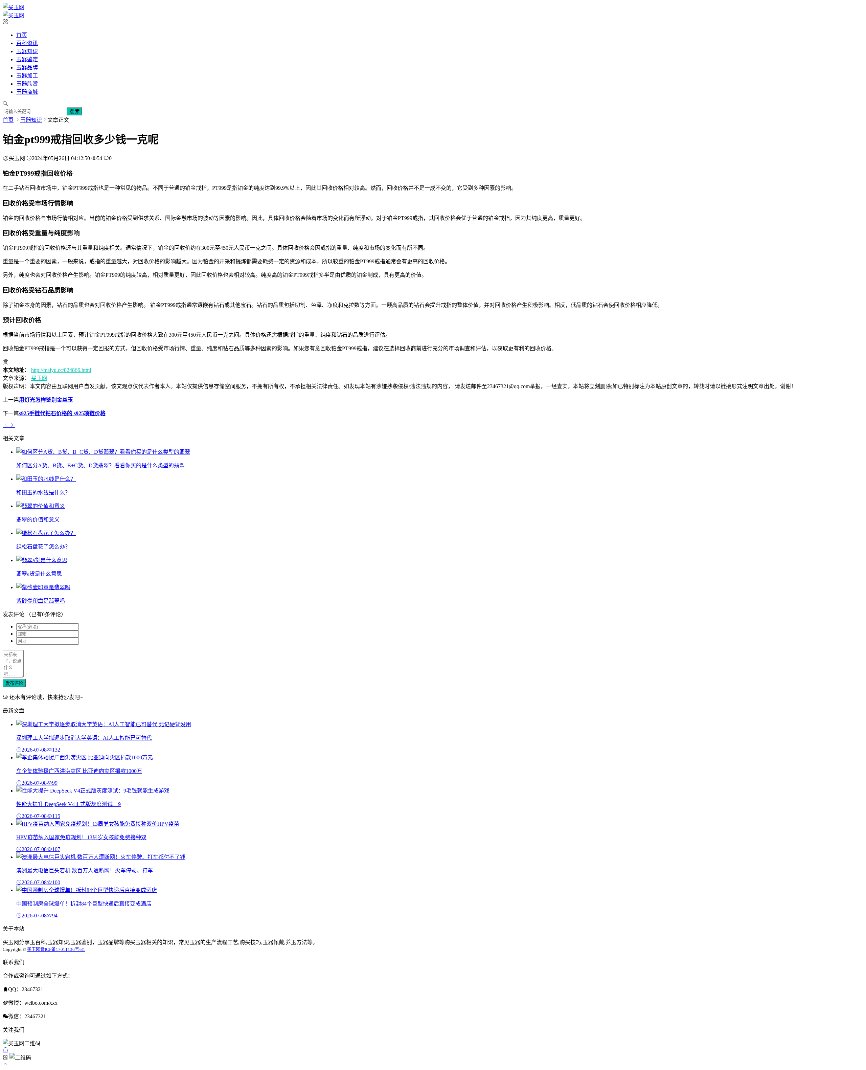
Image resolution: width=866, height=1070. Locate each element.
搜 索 (74, 111)
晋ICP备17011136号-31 (62, 949)
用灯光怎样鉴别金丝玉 (46, 400)
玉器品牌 (27, 67)
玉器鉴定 (27, 59)
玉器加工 (27, 76)
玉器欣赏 (27, 84)
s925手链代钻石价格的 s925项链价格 (62, 413)
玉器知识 (27, 51)
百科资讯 (27, 43)
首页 (21, 35)
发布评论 (14, 683)
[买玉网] (13, 7)
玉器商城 (27, 92)
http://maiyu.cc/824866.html (61, 370)
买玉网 (39, 378)
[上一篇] (6, 425)
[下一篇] (12, 425)
